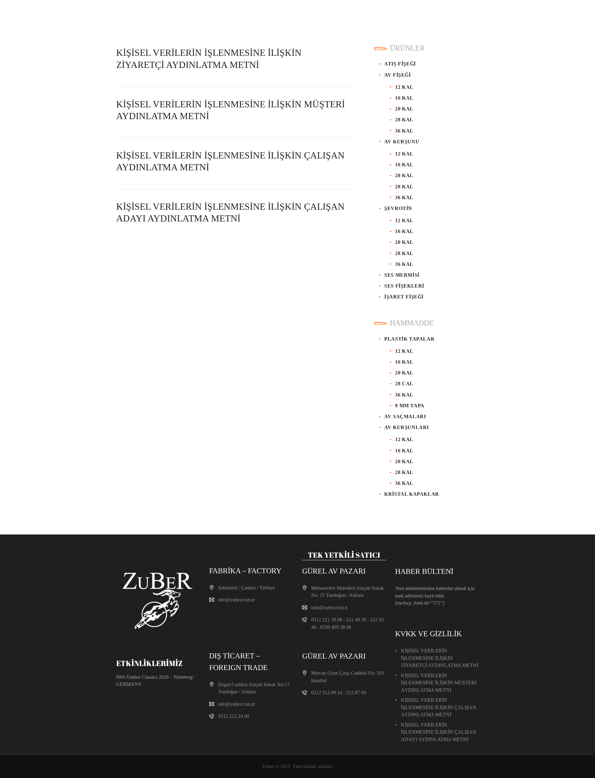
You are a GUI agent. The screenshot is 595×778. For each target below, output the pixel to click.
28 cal (404, 383)
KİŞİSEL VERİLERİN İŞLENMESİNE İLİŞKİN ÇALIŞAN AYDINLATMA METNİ (230, 161)
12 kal (404, 153)
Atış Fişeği (400, 63)
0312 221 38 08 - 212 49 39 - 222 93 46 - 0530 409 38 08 (347, 623)
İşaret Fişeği (404, 296)
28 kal (404, 472)
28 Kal (404, 119)
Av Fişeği (397, 75)
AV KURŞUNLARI (406, 427)
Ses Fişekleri (404, 285)
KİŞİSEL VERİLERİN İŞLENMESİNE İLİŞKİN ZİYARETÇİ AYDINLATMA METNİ (209, 58)
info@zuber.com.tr (236, 599)
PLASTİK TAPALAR (409, 339)
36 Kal (404, 130)
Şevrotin (398, 208)
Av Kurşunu (401, 141)
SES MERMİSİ (402, 275)
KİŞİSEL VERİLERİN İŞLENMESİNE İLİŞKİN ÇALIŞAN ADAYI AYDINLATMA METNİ (230, 212)
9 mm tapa (409, 405)
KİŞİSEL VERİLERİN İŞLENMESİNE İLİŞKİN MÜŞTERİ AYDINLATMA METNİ (230, 110)
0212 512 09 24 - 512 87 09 (338, 692)
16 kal (404, 98)
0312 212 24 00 (233, 716)
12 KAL (404, 87)
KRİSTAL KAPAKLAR (411, 494)
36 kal (404, 197)
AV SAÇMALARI (405, 416)
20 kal (404, 108)
